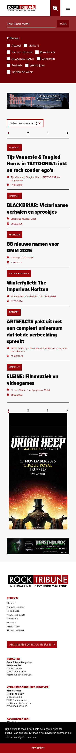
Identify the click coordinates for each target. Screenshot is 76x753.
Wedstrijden (13, 626)
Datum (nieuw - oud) (24, 123)
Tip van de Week (15, 630)
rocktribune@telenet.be (19, 674)
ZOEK (63, 24)
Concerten (12, 618)
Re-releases (13, 610)
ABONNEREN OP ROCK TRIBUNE (30, 644)
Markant (11, 603)
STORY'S (12, 598)
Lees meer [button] (31, 737)
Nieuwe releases (16, 607)
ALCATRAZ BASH (16, 614)
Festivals (11, 622)
